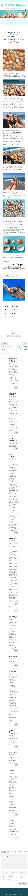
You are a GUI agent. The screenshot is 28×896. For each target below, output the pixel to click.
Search (11, 894)
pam (12, 36)
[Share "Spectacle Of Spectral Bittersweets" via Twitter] (10, 335)
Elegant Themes (13, 890)
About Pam (7, 894)
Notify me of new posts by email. (11, 880)
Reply (16, 387)
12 (20, 42)
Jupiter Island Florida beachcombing (13, 40)
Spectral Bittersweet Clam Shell (15, 41)
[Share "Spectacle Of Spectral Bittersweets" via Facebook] (7, 335)
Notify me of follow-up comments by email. (14, 877)
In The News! (20, 894)
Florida (5, 39)
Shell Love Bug (15, 894)
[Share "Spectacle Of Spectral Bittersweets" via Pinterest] (17, 335)
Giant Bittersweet (12, 39)
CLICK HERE (19, 257)
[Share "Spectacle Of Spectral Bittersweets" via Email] (20, 335)
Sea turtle (17, 41)
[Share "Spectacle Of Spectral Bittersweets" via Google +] (14, 335)
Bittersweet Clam (9, 38)
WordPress (14, 892)
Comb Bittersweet (18, 38)
